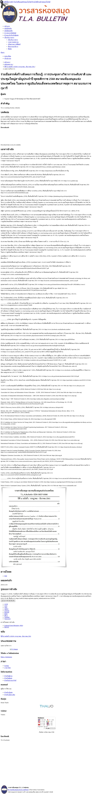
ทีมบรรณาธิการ (13, 46)
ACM (6, 604)
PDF (5, 576)
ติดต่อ (10, 49)
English (6, 665)
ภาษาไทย (7, 667)
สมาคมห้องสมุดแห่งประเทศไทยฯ (18, 790)
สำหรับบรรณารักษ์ (10, 680)
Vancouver (7, 619)
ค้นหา (3, 52)
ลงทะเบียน (7, 56)
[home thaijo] (46, 707)
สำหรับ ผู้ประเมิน (9, 694)
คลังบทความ (8, 64)
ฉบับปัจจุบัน (8, 28)
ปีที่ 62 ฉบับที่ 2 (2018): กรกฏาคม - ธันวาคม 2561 (19, 66)
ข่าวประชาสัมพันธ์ (10, 33)
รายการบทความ (13, 42)
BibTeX (6, 627)
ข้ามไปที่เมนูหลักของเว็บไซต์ (23, 2)
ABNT (6, 609)
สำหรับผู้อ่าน (8, 676)
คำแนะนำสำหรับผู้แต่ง (11, 35)
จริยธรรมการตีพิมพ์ (14, 44)
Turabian (6, 617)
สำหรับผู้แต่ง (8, 678)
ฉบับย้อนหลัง (8, 31)
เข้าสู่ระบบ (7, 58)
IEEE (6, 614)
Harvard (6, 612)
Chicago (6, 610)
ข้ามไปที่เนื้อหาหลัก (7, 2)
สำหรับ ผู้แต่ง (8, 692)
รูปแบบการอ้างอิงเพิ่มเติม (8, 600)
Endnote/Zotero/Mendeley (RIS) (13, 625)
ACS (5, 606)
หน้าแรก (7, 26)
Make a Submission (6, 657)
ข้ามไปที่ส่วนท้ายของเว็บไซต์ (41, 2)
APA (5, 607)
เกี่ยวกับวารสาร (9, 37)
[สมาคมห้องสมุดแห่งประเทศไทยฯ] (4, 793)
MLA (6, 615)
